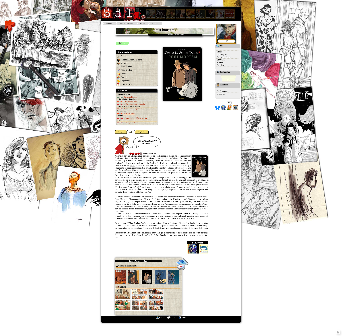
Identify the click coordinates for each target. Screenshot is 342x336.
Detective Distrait (130, 97)
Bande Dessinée (126, 23)
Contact (173, 317)
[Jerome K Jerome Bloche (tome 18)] (120, 277)
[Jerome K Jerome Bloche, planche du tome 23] (123, 299)
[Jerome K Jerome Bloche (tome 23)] (147, 277)
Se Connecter (222, 91)
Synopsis (121, 132)
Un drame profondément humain (135, 118)
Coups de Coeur (224, 57)
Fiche (142, 23)
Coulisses (221, 65)
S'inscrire (221, 94)
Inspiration (142, 132)
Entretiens (221, 60)
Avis (130, 132)
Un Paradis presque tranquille (134, 104)
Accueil (109, 23)
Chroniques (222, 54)
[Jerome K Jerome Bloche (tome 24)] (160, 277)
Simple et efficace (130, 102)
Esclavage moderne (130, 123)
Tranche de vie (129, 113)
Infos (184, 317)
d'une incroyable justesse (132, 109)
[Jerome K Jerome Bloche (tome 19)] (133, 277)
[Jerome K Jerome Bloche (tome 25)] (173, 277)
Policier (155, 23)
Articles (220, 62)
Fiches (219, 52)
